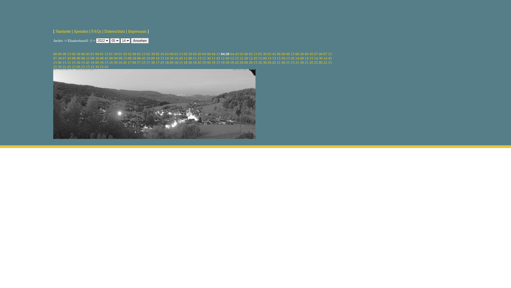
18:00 (169, 63)
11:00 (188, 58)
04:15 (216, 54)
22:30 (57, 67)
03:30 (188, 54)
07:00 (318, 54)
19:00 (206, 63)
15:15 (67, 63)
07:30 (57, 58)
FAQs (96, 31)
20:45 (271, 63)
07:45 (67, 58)
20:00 (244, 63)
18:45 (197, 63)
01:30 (113, 54)
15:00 (57, 63)
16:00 (94, 63)
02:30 (150, 54)
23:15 (85, 67)
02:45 (160, 54)
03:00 (169, 54)
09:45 (141, 58)
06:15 (290, 54)
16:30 (113, 63)
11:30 (206, 58)
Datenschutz (114, 31)
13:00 (262, 58)
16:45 (122, 63)
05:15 (253, 54)
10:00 (150, 58)
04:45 (234, 54)
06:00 (281, 54)
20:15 (253, 63)
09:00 (113, 58)
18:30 (188, 63)
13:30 (281, 58)
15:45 (85, 63)
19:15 (216, 63)
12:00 (225, 58)
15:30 (76, 63)
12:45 (253, 58)
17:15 (141, 63)
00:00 (57, 54)
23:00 (76, 67)
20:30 (262, 63)
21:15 (290, 63)
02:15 (141, 54)
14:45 (327, 58)
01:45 (122, 54)
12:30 (244, 58)
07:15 (327, 54)
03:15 (178, 54)
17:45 (160, 63)
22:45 (67, 67)
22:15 (327, 63)
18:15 (178, 63)
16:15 (104, 63)
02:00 (132, 54)
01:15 (104, 54)
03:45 (197, 54)
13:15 (271, 58)
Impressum (137, 31)
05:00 (244, 54)
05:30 (262, 54)
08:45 (104, 58)
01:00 (94, 54)
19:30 (225, 63)
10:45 (178, 58)
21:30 (299, 63)
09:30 (132, 58)
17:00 (132, 63)
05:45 (271, 54)
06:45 (309, 54)
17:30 (150, 63)
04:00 (206, 54)
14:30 (318, 58)
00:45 (85, 54)
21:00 (281, 63)
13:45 (290, 58)
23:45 (104, 67)
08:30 (94, 58)
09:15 (122, 58)
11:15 (197, 58)
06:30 (299, 54)
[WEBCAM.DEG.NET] (255, 12)
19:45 (234, 63)
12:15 (234, 58)
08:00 (76, 58)
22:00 (318, 63)
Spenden (81, 31)
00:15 (67, 54)
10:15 (160, 58)
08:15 (85, 58)
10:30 (169, 58)
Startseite (63, 31)
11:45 (216, 58)
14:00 (299, 58)
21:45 (309, 63)
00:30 (76, 54)
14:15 (309, 58)
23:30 (94, 67)
